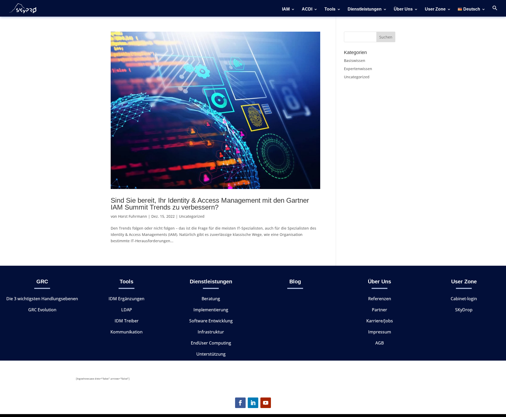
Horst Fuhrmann (132, 216)
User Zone (435, 9)
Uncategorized (192, 216)
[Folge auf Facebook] (240, 402)
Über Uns (403, 9)
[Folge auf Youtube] (265, 402)
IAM (286, 9)
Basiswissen (354, 60)
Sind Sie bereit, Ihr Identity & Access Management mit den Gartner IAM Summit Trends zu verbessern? (210, 203)
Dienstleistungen (365, 9)
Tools (329, 9)
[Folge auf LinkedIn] (253, 402)
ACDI (307, 9)
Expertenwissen (358, 68)
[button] (495, 11)
